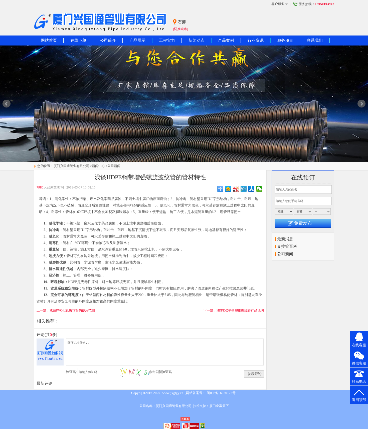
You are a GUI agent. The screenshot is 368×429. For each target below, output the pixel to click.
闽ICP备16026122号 (221, 393)
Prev (7, 104)
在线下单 (78, 40)
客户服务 (277, 4)
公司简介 (108, 40)
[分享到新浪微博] (236, 189)
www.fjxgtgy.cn (172, 393)
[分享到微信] (259, 189)
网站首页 (49, 40)
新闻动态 (197, 40)
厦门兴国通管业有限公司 (71, 166)
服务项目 (285, 40)
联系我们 (315, 40)
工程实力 (167, 40)
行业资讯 (256, 40)
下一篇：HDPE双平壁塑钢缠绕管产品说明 (234, 310)
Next (361, 104)
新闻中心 (98, 166)
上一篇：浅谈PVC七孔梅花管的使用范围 (66, 310)
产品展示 (137, 40)
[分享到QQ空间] (228, 189)
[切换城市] (180, 29)
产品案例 (226, 40)
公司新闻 (113, 166)
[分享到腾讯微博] (244, 189)
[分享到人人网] (251, 189)
